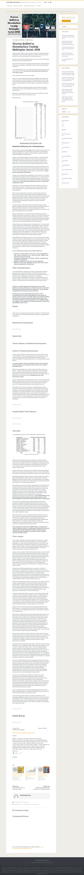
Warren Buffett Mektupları (23, 11)
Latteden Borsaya (13, 2)
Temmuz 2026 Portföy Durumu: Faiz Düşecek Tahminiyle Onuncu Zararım (68, 37)
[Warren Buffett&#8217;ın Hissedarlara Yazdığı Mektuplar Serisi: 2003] (43, 769)
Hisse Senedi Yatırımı (66, 134)
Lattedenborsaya (29, 40)
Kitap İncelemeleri (65, 142)
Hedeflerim (64, 129)
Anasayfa (9, 11)
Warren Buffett (18, 804)
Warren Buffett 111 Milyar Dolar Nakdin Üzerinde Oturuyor (30, 775)
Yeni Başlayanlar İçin (29, 5)
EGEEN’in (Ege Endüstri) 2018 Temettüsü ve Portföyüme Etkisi (42, 788)
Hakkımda (9, 5)
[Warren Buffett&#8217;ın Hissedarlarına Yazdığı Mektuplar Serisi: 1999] (18, 769)
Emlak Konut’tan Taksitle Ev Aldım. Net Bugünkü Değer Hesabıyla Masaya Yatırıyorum (68, 43)
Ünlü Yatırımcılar (65, 174)
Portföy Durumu (65, 160)
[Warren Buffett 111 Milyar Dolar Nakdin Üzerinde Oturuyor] (31, 769)
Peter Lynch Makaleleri (66, 156)
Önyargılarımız (65, 151)
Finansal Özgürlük (65, 120)
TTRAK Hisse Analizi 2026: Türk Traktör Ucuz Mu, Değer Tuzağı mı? (68, 49)
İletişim (38, 5)
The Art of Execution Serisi (67, 169)
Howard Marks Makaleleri (67, 138)
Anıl (64, 101)
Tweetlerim (64, 26)
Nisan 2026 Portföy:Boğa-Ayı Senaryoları (67, 60)
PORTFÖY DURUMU (17, 5)
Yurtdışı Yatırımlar (65, 182)
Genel (63, 125)
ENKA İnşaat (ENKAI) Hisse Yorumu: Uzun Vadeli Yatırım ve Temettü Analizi (68, 55)
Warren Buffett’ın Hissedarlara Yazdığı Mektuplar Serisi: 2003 (43, 775)
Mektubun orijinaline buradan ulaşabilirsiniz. (23, 732)
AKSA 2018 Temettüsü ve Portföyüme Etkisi (18, 788)
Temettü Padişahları (65, 165)
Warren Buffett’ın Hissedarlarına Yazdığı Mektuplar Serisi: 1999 (17, 775)
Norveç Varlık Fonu (65, 147)
